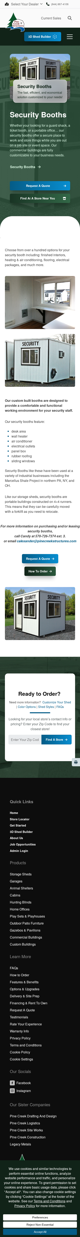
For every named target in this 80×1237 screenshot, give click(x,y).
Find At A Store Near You (37, 198)
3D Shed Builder (39, 36)
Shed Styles (46, 707)
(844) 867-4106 (60, 4)
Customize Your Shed (56, 702)
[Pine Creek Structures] (15, 22)
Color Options (27, 707)
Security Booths (23, 166)
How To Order (38, 571)
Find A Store (54, 739)
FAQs (60, 707)
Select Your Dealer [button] (25, 4)
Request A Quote (38, 186)
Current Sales (51, 18)
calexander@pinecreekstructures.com (46, 541)
